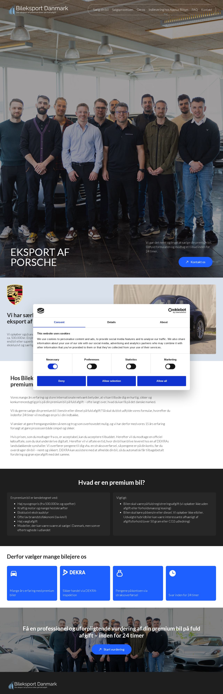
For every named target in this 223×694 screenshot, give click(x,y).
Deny (61, 380)
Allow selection (111, 380)
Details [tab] (111, 322)
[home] (38, 9)
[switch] (92, 366)
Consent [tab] (59, 322)
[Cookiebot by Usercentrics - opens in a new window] (171, 310)
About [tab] (164, 322)
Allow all (161, 380)
